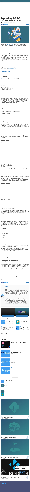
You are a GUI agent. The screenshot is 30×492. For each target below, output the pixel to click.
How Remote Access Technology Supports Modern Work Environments (19, 361)
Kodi (11, 341)
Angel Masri (5, 22)
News (1, 16)
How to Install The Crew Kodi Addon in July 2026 (19, 343)
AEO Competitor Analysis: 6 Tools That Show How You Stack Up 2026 (20, 352)
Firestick (21, 320)
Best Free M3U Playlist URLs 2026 (24, 328)
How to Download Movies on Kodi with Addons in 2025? (9, 417)
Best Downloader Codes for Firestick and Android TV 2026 (24, 322)
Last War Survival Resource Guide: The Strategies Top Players (7, 328)
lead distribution (10, 44)
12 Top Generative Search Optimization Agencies (9, 322)
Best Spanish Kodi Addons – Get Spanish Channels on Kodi (10, 477)
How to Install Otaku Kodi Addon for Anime (10, 384)
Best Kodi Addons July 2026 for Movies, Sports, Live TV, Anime (13, 390)
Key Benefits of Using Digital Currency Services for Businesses (18, 369)
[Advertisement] (15, 8)
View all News (14, 376)
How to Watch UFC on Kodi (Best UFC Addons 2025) (9, 437)
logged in (5, 337)
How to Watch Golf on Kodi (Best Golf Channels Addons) (9, 457)
